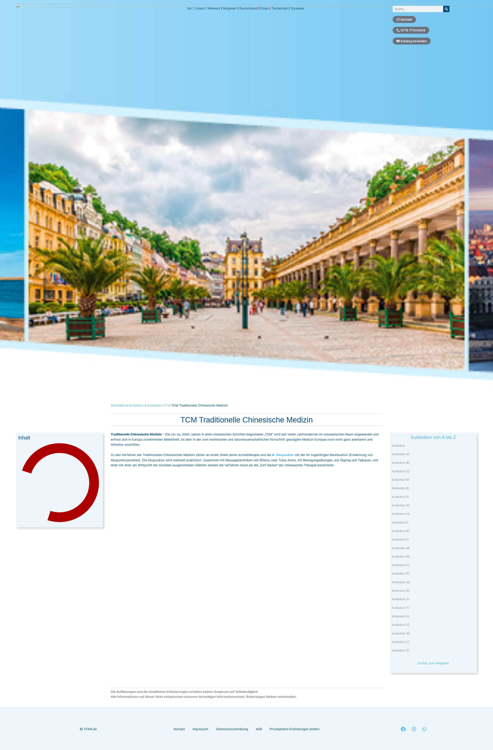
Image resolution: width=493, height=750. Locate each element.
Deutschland (248, 8)
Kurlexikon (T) (157, 405)
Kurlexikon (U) (401, 616)
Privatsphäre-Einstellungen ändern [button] (294, 729)
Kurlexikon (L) (400, 539)
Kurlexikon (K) (400, 530)
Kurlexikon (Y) (400, 641)
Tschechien (280, 8)
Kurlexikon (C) (401, 471)
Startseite (118, 405)
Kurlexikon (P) (400, 573)
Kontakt (179, 729)
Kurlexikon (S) (400, 599)
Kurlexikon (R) (400, 590)
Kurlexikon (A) (400, 454)
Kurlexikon (136, 405)
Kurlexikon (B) (400, 462)
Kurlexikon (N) (401, 556)
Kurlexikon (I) (400, 522)
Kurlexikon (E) (400, 488)
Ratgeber (229, 8)
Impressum (200, 729)
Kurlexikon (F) (400, 496)
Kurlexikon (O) (401, 565)
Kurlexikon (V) (400, 624)
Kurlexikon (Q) (401, 582)
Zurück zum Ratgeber (433, 663)
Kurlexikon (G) (401, 505)
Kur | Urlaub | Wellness (203, 8)
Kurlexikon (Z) (400, 650)
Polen (265, 8)
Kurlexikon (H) (401, 513)
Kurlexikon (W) (401, 633)
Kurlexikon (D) (401, 479)
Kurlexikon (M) (401, 548)
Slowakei (297, 8)
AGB (259, 729)
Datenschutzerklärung (232, 729)
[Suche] (446, 9)
